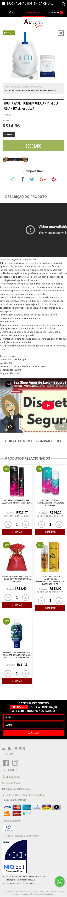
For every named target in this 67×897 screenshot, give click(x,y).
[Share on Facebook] (22, 179)
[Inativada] (14, 857)
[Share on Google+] (43, 179)
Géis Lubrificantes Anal (31, 87)
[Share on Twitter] (32, 179)
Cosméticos (15, 87)
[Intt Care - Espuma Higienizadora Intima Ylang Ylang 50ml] (50, 481)
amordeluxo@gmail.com (18, 788)
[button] (25, 524)
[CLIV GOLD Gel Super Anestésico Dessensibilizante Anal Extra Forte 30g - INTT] (50, 558)
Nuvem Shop (36, 894)
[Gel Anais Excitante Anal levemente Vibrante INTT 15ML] (16, 481)
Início (6, 87)
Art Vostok (48, 894)
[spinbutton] (16, 524)
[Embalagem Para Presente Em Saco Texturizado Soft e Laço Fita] (16, 558)
